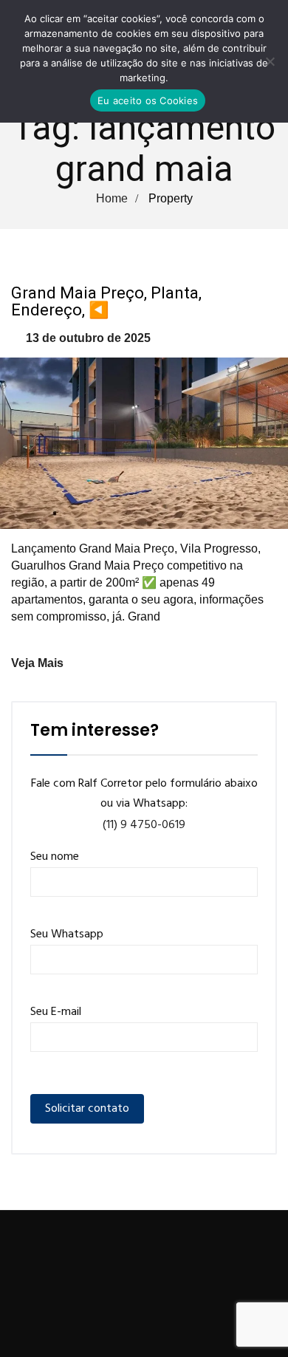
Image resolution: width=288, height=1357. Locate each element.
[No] (269, 61)
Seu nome (54, 857)
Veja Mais (37, 663)
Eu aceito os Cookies (147, 100)
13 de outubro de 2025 (88, 338)
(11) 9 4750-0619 (144, 825)
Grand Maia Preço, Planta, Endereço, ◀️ (106, 301)
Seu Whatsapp (66, 934)
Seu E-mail (55, 1012)
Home (112, 198)
